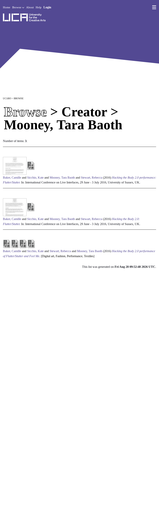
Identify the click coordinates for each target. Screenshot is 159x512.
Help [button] (38, 7)
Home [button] (6, 7)
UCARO (7, 98)
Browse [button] (17, 7)
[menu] (154, 7)
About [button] (30, 7)
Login (47, 7)
